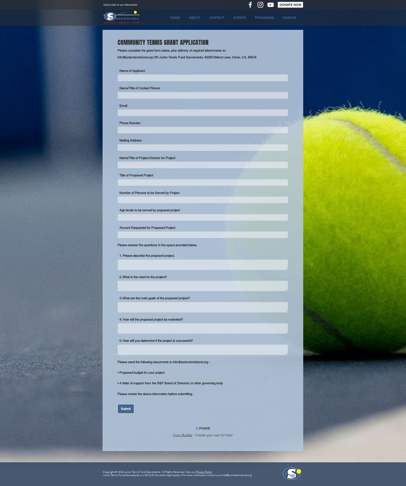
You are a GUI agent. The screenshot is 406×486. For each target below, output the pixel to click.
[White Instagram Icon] (260, 5)
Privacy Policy (204, 472)
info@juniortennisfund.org (237, 475)
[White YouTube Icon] (270, 5)
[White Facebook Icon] (250, 5)
